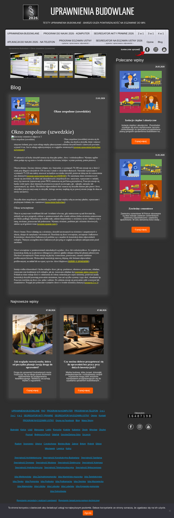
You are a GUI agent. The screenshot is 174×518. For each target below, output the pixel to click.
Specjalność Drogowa (24, 462)
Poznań (29, 434)
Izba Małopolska (24, 486)
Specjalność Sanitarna (91, 458)
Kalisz (68, 448)
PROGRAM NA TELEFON (86, 411)
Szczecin (86, 434)
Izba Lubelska (67, 486)
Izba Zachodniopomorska (44, 477)
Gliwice (38, 444)
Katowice (76, 429)
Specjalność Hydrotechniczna (28, 467)
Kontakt (102, 415)
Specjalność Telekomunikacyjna (59, 467)
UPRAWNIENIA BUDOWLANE (23, 33)
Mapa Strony (87, 420)
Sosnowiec (28, 444)
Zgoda (87, 513)
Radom (18, 444)
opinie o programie (78, 261)
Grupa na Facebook (65, 420)
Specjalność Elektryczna (69, 462)
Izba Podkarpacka (63, 481)
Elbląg (99, 444)
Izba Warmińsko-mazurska (70, 477)
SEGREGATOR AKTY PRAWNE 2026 (114, 33)
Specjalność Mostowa (46, 462)
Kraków (66, 429)
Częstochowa (50, 444)
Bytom (83, 444)
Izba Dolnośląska (58, 491)
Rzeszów (57, 429)
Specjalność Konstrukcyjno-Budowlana (61, 458)
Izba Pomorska (32, 481)
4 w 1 (161, 33)
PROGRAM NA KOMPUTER (60, 411)
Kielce (23, 429)
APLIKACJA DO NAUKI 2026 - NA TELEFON (31, 42)
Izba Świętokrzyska (93, 477)
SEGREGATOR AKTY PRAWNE (38, 415)
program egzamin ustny (47, 224)
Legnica (60, 448)
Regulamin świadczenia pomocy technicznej (79, 500)
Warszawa (39, 429)
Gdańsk (55, 434)
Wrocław (93, 429)
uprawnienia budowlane (55, 202)
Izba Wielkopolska (22, 477)
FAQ (43, 411)
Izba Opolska (80, 481)
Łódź (30, 429)
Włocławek (50, 448)
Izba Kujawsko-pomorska (87, 486)
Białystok (14, 429)
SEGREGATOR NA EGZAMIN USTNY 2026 (119, 41)
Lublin (48, 429)
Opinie (150, 42)
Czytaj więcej (32, 390)
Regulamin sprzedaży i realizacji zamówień (37, 500)
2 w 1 (141, 33)
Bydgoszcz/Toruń (42, 434)
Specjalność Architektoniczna (27, 458)
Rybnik (91, 444)
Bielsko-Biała (64, 444)
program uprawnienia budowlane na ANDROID (46, 176)
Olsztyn (102, 429)
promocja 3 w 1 (91, 282)
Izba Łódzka (39, 486)
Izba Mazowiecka (95, 481)
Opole (85, 429)
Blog (160, 42)
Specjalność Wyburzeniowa (88, 467)
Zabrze (75, 444)
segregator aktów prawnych (86, 272)
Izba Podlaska (47, 481)
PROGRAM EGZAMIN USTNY (75, 41)
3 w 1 (151, 33)
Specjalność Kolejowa (92, 462)
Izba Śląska (18, 481)
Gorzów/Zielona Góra (71, 434)
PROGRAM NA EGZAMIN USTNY (38, 420)
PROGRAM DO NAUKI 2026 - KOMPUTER (67, 33)
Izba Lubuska (53, 486)
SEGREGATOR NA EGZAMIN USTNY (72, 415)
